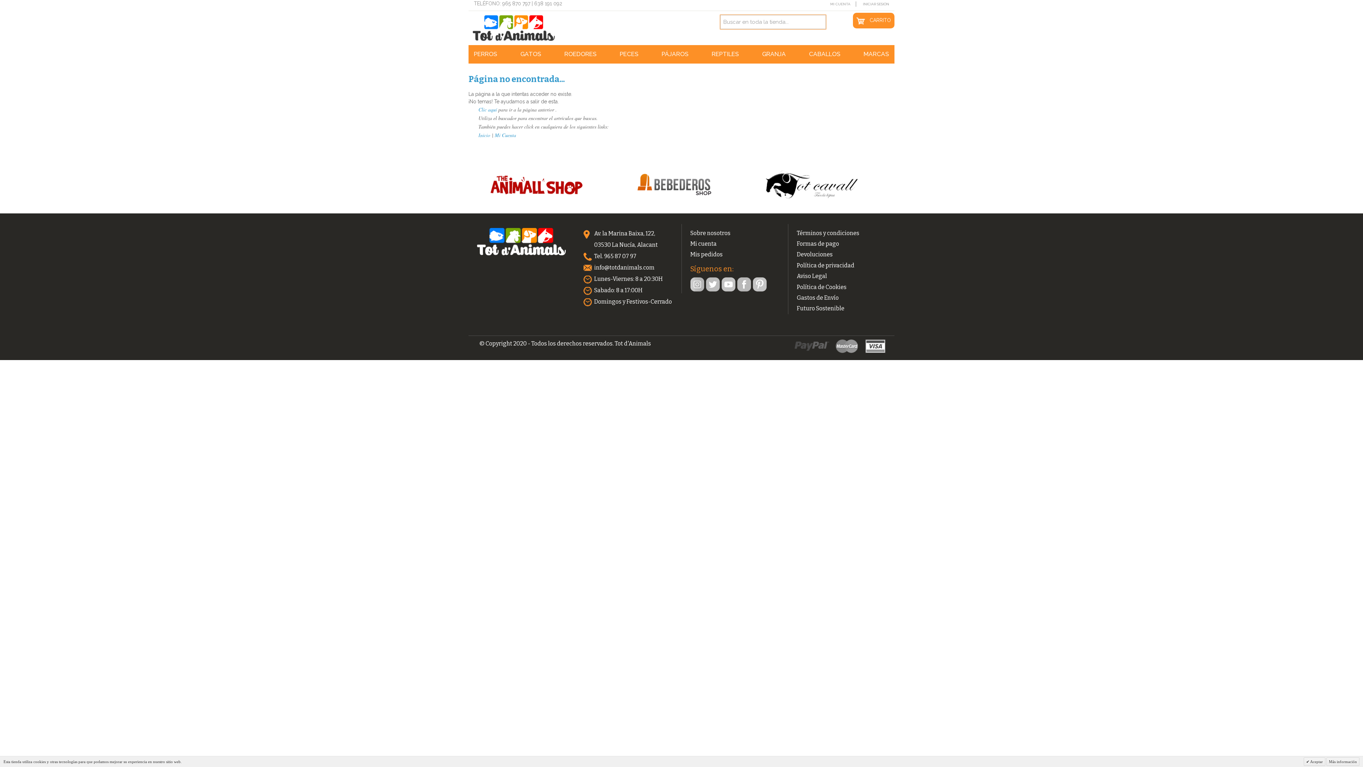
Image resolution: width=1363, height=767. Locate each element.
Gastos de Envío (818, 297)
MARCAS (876, 54)
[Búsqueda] (819, 22)
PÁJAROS (675, 54)
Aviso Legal (812, 276)
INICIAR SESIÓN (876, 4)
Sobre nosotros (710, 233)
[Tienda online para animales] (536, 184)
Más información (1343, 762)
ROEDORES (580, 54)
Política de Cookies (822, 287)
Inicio (484, 135)
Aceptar (1316, 762)
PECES (629, 54)
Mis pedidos (706, 254)
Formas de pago (818, 243)
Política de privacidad (825, 265)
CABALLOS (825, 54)
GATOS (530, 54)
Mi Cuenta (505, 135)
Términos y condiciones (828, 233)
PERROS (485, 54)
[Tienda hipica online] (812, 184)
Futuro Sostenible (820, 308)
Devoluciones (815, 254)
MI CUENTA (840, 4)
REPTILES (725, 54)
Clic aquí (487, 109)
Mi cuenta (703, 243)
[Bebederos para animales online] (674, 184)
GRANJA (774, 54)
